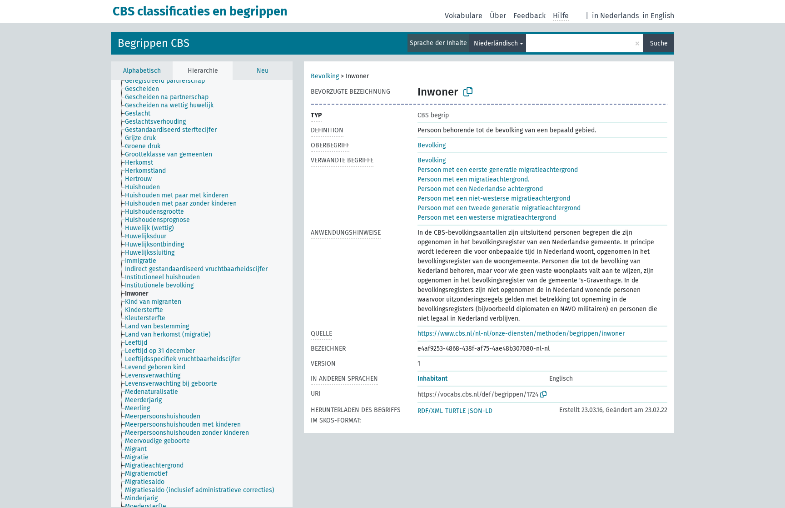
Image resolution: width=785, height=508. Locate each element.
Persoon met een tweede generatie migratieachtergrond (499, 208)
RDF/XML (430, 411)
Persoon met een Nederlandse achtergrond (480, 189)
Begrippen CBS (153, 43)
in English (658, 15)
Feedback (529, 15)
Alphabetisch (142, 71)
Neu (262, 71)
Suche (659, 43)
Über (498, 15)
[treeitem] (168, 81)
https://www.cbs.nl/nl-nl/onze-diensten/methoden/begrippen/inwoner (521, 333)
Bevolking (325, 76)
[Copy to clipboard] (467, 92)
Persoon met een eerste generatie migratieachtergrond (497, 170)
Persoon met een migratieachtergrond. (473, 179)
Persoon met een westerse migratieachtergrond (486, 217)
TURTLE (455, 411)
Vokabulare (463, 15)
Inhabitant (432, 378)
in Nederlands (615, 15)
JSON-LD (480, 411)
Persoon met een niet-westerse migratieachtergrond (493, 198)
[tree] (202, 293)
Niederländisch (496, 43)
